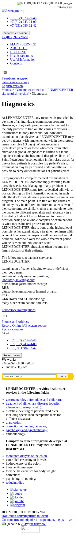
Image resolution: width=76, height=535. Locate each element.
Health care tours (21, 55)
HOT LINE (18, 52)
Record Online (11, 325)
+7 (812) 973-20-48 (23, 18)
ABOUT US (18, 48)
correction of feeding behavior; (26, 426)
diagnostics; (14, 422)
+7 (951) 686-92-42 (23, 25)
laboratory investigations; (18, 280)
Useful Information (22, 59)
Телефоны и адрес (15, 78)
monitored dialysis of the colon (26, 456)
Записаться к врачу (15, 82)
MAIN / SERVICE (23, 44)
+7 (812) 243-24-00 (23, 21)
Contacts (16, 63)
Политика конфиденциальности (25, 516)
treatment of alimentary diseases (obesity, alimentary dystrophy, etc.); (33, 405)
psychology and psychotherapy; (27, 430)
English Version (12, 86)
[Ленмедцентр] (13, 10)
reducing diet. (15, 482)
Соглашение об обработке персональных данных (37, 519)
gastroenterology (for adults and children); (34, 399)
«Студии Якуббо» (33, 524)
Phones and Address (15, 321)
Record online (11, 355)
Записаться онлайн (15, 33)
